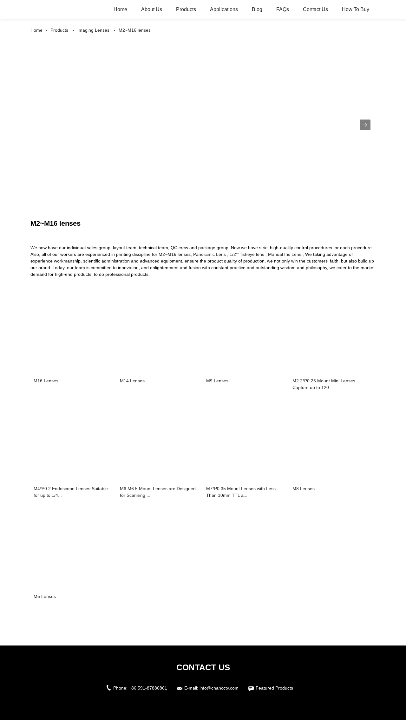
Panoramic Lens (209, 254)
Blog (257, 9)
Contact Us (315, 9)
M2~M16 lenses (135, 30)
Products (186, 9)
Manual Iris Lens (284, 254)
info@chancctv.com (219, 688)
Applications (224, 9)
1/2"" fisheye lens (247, 254)
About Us (151, 9)
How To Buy (355, 9)
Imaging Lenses (93, 30)
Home (120, 9)
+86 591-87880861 (148, 688)
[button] (365, 125)
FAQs (282, 9)
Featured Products (274, 688)
